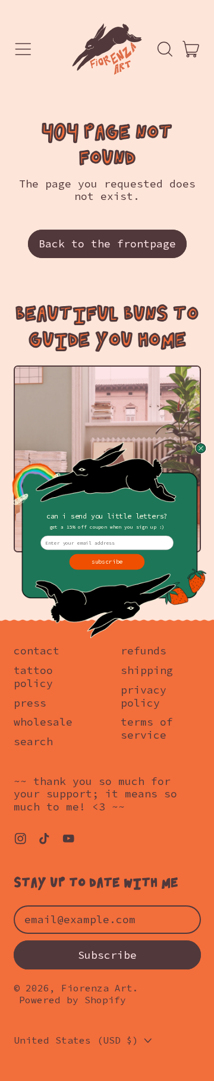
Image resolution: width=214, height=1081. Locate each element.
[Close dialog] (201, 448)
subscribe (107, 561)
